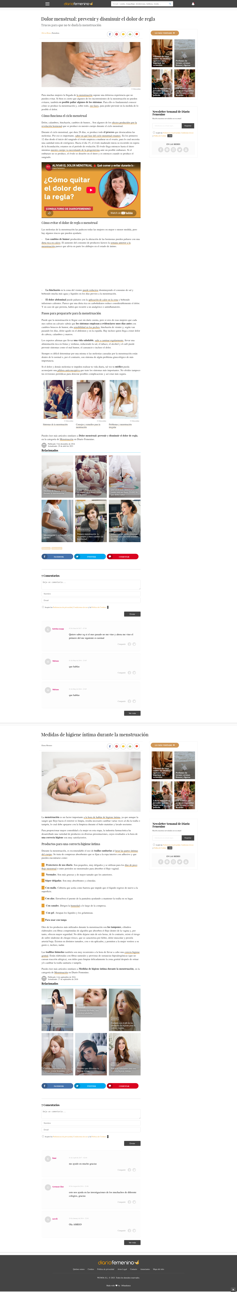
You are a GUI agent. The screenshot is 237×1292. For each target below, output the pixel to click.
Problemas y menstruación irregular (120, 426)
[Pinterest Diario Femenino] (167, 150)
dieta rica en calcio (51, 242)
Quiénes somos (78, 1269)
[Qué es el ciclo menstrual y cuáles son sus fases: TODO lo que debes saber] (125, 496)
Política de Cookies (98, 607)
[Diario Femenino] (78, 4)
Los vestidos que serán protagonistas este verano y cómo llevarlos (185, 92)
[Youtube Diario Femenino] (186, 150)
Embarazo (46, 548)
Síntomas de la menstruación (55, 424)
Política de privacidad (105, 1269)
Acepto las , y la (75, 607)
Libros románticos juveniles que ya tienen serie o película (161, 92)
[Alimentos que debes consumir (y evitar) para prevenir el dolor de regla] (125, 541)
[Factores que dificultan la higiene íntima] (91, 1074)
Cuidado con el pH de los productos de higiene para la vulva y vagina (123, 1025)
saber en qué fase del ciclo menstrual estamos (98, 135)
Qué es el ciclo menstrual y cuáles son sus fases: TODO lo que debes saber (124, 492)
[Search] (170, 3)
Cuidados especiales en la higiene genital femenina (55, 1069)
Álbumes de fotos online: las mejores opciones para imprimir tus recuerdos (161, 61)
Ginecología (56, 548)
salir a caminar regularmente (109, 340)
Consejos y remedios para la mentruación (88, 426)
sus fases (94, 105)
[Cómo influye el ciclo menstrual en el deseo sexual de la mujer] (91, 496)
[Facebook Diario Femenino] (161, 150)
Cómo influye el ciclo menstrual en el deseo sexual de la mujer (89, 492)
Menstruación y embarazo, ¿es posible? (57, 536)
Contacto (133, 1269)
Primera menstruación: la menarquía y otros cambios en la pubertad (90, 536)
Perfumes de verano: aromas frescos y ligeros (183, 63)
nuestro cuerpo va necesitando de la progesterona (75, 149)
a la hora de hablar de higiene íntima (102, 817)
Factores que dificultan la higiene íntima (88, 1069)
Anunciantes (145, 1269)
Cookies (91, 1269)
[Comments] (136, 34)
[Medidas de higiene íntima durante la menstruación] (57, 496)
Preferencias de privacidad (62, 607)
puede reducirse (90, 290)
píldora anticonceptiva (68, 370)
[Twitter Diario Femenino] (180, 150)
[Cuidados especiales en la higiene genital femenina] (57, 1074)
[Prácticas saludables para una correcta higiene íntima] (125, 1074)
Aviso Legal (122, 1269)
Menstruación (66, 439)
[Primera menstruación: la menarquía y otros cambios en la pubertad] (91, 541)
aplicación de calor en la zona (103, 299)
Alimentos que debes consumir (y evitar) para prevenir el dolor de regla (124, 536)
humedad (75, 905)
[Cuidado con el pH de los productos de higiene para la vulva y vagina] (125, 1030)
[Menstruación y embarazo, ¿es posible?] (57, 541)
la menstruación (84, 95)
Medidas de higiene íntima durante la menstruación (55, 492)
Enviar (132, 614)
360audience (126, 1285)
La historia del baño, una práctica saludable (88, 1011)
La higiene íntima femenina (55, 1024)
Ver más (132, 713)
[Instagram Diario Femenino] (173, 150)
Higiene (47, 1020)
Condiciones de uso (80, 607)
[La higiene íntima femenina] (57, 1030)
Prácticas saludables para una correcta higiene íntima (123, 1069)
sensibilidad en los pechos (87, 327)
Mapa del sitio (158, 1269)
